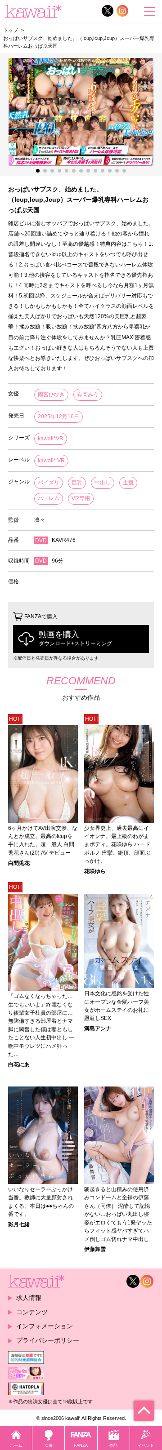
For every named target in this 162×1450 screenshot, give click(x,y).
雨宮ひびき (51, 394)
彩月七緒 (19, 1224)
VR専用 (81, 498)
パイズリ (48, 482)
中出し (102, 482)
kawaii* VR (51, 460)
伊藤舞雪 (95, 1249)
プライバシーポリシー (47, 1340)
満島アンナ (97, 1028)
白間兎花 (19, 863)
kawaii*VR (50, 438)
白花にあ (19, 1064)
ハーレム (48, 498)
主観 (128, 482)
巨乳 (77, 482)
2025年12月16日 (58, 416)
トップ (10, 30)
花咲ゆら (95, 871)
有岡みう (88, 394)
